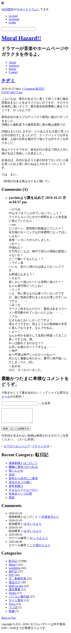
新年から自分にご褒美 (23, 478)
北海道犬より (50, 516)
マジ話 (13, 607)
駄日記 (40, 88)
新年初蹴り (16, 486)
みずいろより (33, 523)
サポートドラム (27, 9)
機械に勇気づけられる (23, 466)
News (12, 604)
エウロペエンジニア (17, 446)
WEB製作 (7, 9)
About (12, 62)
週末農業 (14, 589)
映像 (12, 611)
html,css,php (16, 585)
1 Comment (28, 88)
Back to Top (8, 617)
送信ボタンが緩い (20, 482)
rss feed (13, 15)
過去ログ (14, 582)
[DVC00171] (11, 92)
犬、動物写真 (17, 578)
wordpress (15, 567)
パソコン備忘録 (19, 596)
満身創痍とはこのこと (23, 463)
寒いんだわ (16, 470)
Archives (14, 65)
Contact (13, 72)
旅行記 (13, 571)
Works (12, 68)
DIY (11, 575)
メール (5, 396)
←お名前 (44, 403)
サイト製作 (16, 600)
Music (12, 564)
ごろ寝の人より (40, 545)
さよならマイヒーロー (23, 489)
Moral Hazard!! (21, 38)
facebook (14, 19)
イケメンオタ (40, 446)
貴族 (12, 497)
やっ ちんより (39, 538)
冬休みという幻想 (20, 493)
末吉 (12, 474)
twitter (12, 22)
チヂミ (8, 80)
